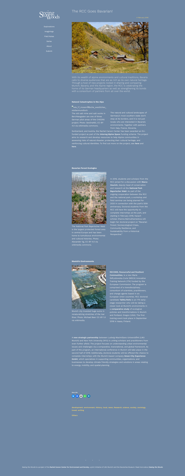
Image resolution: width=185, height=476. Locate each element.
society (133, 407)
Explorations (49, 27)
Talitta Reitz (125, 300)
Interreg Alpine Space (110, 134)
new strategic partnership (86, 337)
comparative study (120, 309)
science (126, 407)
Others (75, 415)
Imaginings (49, 31)
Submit (49, 51)
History (99, 407)
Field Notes (49, 36)
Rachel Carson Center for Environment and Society (69, 467)
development (77, 407)
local (105, 407)
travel (74, 410)
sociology (141, 407)
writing (81, 410)
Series (49, 41)
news (110, 407)
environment (89, 407)
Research (118, 407)
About (49, 46)
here (137, 143)
